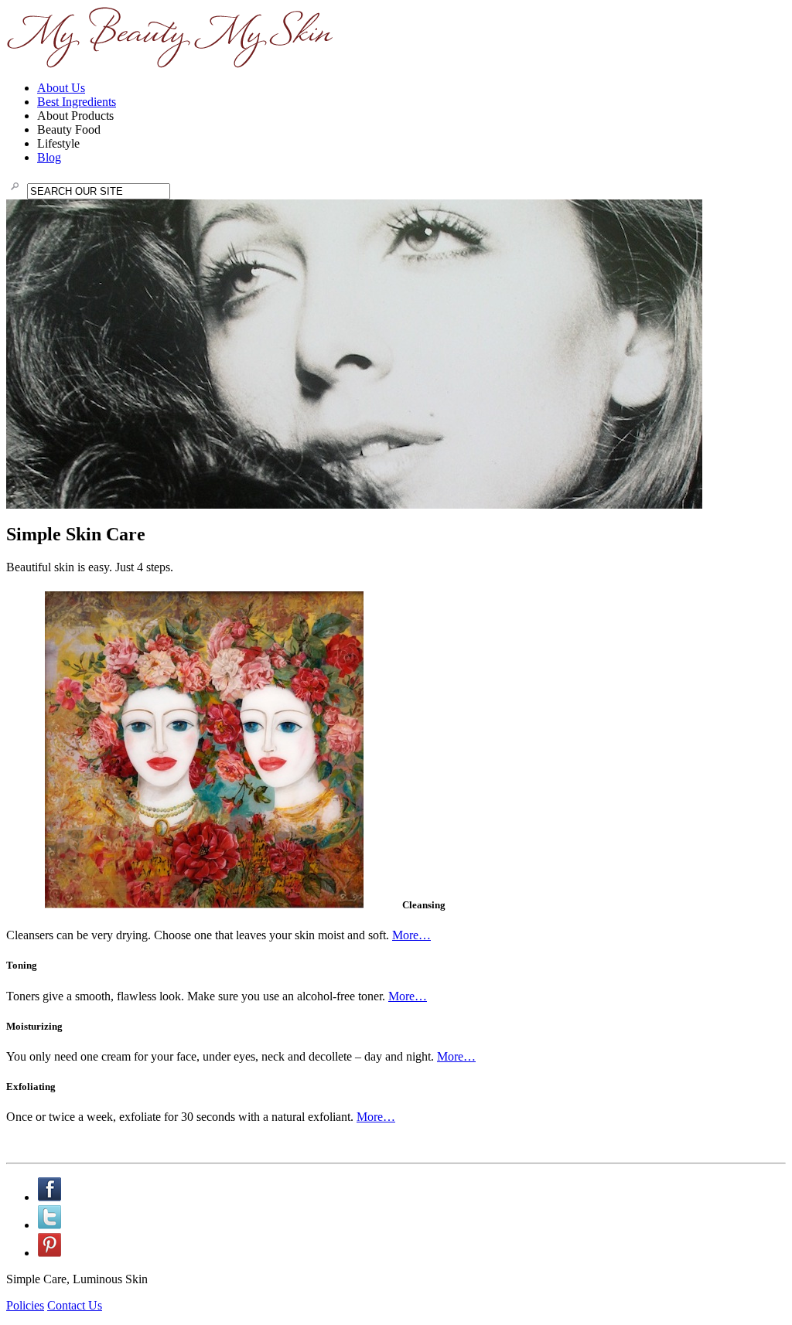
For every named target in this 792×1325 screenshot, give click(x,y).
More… (411, 935)
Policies (25, 1305)
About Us (61, 87)
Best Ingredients (76, 101)
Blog (49, 157)
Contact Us (74, 1305)
